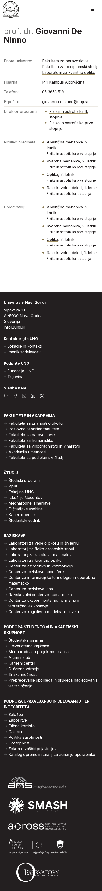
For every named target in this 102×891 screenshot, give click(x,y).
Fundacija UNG (20, 371)
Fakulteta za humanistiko (31, 440)
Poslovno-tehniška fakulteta (34, 429)
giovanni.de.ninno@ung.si (65, 101)
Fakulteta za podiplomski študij (69, 66)
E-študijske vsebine (26, 509)
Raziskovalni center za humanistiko (40, 594)
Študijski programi (24, 480)
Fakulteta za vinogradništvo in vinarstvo (44, 446)
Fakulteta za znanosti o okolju (36, 423)
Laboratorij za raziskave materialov (40, 554)
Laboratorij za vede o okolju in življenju (44, 543)
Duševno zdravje (24, 668)
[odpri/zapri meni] (92, 9)
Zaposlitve (18, 720)
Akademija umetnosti (27, 451)
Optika (52, 174)
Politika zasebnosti (25, 737)
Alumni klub (19, 657)
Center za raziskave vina (31, 588)
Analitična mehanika (65, 142)
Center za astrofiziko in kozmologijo (41, 566)
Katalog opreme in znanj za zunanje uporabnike (52, 754)
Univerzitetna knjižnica (29, 646)
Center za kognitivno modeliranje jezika (44, 611)
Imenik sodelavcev (24, 352)
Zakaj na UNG (21, 491)
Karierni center (22, 514)
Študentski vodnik (24, 520)
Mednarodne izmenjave (30, 503)
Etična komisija (22, 726)
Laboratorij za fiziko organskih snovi (41, 548)
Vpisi (13, 486)
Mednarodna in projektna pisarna (39, 651)
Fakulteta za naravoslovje (65, 61)
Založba (16, 714)
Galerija (15, 731)
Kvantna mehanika (63, 161)
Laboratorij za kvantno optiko (68, 72)
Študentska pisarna (26, 640)
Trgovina (15, 376)
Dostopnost (19, 743)
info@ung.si (14, 327)
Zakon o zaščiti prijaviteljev (32, 748)
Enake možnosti (23, 674)
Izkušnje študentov (25, 497)
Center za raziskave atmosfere (36, 571)
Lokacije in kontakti (24, 346)
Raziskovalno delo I (64, 187)
